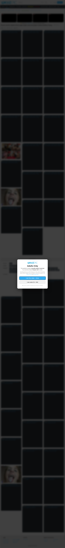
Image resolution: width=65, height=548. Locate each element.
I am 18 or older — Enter (32, 278)
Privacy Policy (35, 274)
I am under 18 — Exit (32, 282)
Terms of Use (29, 274)
